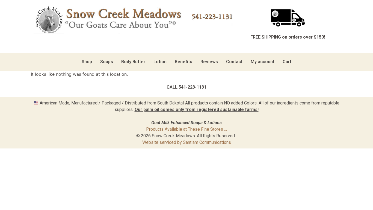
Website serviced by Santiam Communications (186, 142)
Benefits (183, 61)
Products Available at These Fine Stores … (186, 129)
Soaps (106, 61)
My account (262, 61)
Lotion (160, 61)
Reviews (209, 61)
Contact (234, 61)
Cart (287, 61)
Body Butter (133, 61)
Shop (87, 61)
